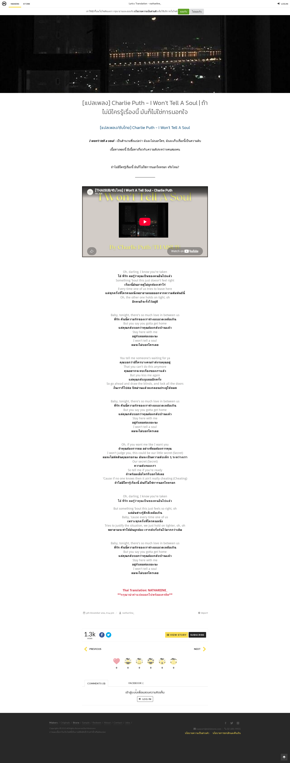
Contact (118, 722)
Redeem (96, 722)
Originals (65, 722)
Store (26, 4)
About (107, 722)
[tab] (96, 683)
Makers (15, 4)
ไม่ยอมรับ (197, 11)
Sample (86, 722)
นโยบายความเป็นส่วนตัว (145, 11)
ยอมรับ (183, 11)
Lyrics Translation (138, 3)
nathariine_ (155, 3)
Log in (146, 699)
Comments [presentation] (96, 683)
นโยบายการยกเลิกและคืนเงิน (227, 733)
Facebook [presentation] (136, 684)
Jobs (127, 722)
